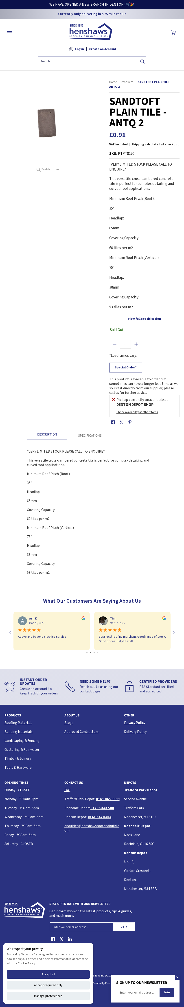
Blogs (68, 722)
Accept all (48, 974)
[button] (173, 33)
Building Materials (18, 731)
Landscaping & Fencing (21, 740)
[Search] (142, 61)
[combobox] (88, 61)
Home (113, 82)
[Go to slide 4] (95, 652)
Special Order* (125, 367)
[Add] (136, 344)
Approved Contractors (81, 731)
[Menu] (9, 33)
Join (124, 927)
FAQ (67, 790)
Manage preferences (48, 996)
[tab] (47, 436)
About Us (71, 715)
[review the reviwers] (83, 619)
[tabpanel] (92, 509)
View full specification (144, 319)
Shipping (137, 144)
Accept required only (48, 985)
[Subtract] (114, 344)
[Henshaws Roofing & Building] (91, 32)
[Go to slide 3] (92, 652)
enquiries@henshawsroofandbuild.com (91, 828)
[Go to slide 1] (85, 652)
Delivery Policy (135, 731)
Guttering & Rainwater (21, 749)
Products (127, 82)
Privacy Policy (134, 722)
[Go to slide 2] (88, 652)
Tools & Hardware (18, 767)
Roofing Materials (18, 722)
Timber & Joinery (17, 758)
